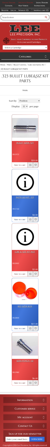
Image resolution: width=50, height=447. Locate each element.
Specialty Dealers (25, 2)
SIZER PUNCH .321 (25, 361)
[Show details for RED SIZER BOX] (25, 291)
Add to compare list (30, 165)
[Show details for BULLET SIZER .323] (25, 128)
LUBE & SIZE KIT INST (25, 252)
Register (4, 10)
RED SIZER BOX (25, 306)
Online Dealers (8, 2)
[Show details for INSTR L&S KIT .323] (25, 182)
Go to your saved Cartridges (29, 42)
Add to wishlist (35, 165)
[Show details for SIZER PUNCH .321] (25, 346)
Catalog (8, 5)
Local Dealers (42, 2)
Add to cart (19, 165)
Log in (13, 10)
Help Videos (23, 5)
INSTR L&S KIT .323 (25, 197)
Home (2, 65)
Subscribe (37, 439)
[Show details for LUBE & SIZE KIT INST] (25, 237)
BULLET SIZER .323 (25, 143)
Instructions (39, 5)
